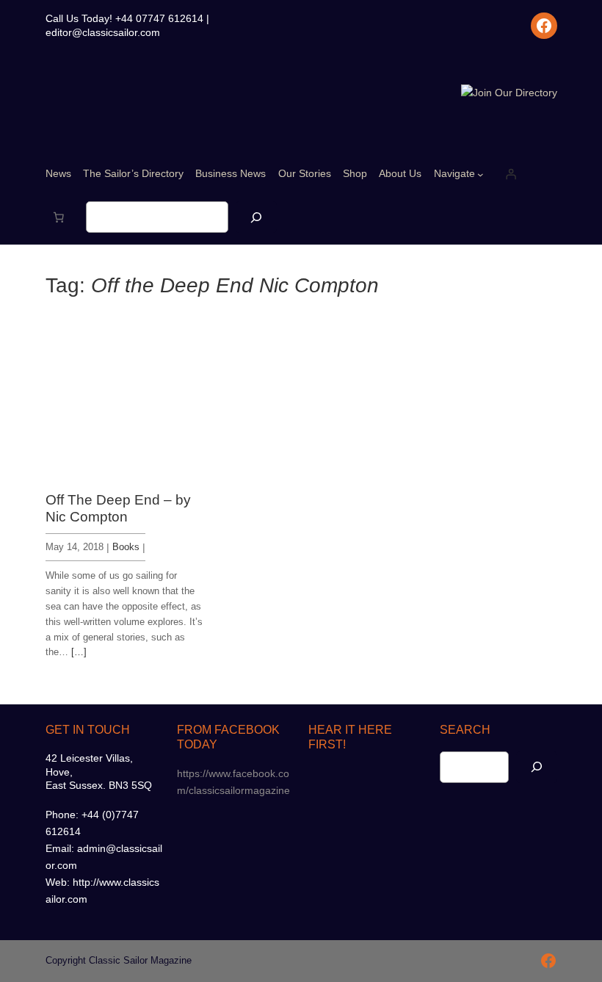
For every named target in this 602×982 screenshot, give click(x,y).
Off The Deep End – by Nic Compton (118, 508)
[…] (79, 651)
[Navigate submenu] (480, 174)
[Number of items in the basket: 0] (59, 217)
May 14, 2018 (75, 546)
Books (125, 546)
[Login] (511, 174)
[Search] (256, 217)
